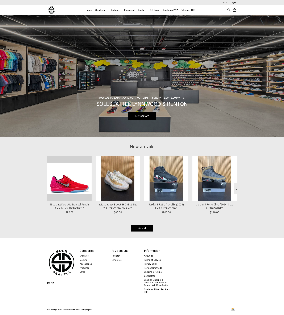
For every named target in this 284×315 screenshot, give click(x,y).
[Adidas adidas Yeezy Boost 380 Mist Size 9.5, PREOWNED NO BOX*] (118, 178)
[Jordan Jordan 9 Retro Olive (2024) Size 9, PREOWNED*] (214, 178)
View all (142, 228)
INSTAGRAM (142, 116)
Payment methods (153, 268)
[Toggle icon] (229, 10)
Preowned (129, 10)
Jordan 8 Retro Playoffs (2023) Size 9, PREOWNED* (166, 206)
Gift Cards (154, 10)
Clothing (83, 260)
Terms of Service (152, 260)
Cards (82, 272)
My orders (117, 260)
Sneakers (84, 255)
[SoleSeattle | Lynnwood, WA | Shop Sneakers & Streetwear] (51, 10)
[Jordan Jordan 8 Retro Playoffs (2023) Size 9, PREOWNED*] (166, 178)
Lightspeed (87, 309)
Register (116, 255)
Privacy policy (150, 264)
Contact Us (149, 276)
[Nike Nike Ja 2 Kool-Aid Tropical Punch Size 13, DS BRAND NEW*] (69, 178)
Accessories (86, 264)
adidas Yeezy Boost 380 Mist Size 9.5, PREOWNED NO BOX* (117, 206)
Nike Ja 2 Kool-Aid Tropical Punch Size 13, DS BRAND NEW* (69, 206)
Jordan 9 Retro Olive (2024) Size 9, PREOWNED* (214, 206)
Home (89, 10)
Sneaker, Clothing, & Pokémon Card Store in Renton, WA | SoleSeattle (156, 283)
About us (148, 255)
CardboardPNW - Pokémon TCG (179, 10)
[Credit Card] (233, 309)
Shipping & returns (153, 272)
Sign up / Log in (229, 2)
